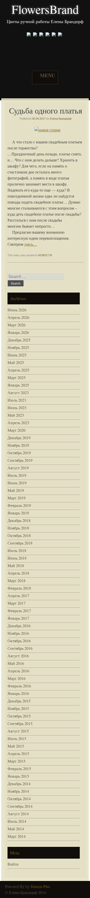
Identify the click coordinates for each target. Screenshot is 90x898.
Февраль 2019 (19, 505)
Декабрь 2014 (19, 783)
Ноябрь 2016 (18, 633)
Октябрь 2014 (19, 798)
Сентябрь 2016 (20, 648)
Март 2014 (17, 836)
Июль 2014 (17, 821)
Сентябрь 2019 (20, 460)
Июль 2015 (17, 738)
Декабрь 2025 (19, 339)
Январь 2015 (18, 776)
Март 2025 (17, 377)
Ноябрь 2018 (18, 527)
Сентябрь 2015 (20, 723)
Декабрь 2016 (19, 625)
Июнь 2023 (17, 407)
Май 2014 (16, 828)
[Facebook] (29, 34)
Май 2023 (16, 415)
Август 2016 (18, 655)
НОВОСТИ (45, 255)
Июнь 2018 (17, 558)
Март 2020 (17, 430)
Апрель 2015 (18, 753)
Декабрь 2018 (19, 520)
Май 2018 (16, 565)
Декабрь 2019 (19, 437)
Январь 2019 (18, 512)
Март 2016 (17, 678)
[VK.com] (54, 34)
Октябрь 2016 (19, 640)
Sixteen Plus (40, 886)
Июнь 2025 (17, 354)
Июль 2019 (17, 475)
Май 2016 (16, 663)
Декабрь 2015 (19, 700)
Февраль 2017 (19, 610)
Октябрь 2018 (19, 535)
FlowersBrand (45, 9)
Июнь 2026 (17, 309)
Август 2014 (18, 813)
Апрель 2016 (18, 670)
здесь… (30, 244)
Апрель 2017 (18, 595)
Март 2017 (17, 603)
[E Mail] (48, 34)
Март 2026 (17, 324)
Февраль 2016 (19, 685)
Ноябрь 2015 (18, 708)
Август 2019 (18, 467)
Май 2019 (16, 490)
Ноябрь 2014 (18, 791)
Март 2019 (17, 497)
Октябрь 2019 (19, 452)
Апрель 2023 (18, 422)
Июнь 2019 (17, 482)
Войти (13, 864)
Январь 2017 (18, 618)
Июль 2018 (17, 550)
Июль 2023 (17, 400)
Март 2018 (17, 580)
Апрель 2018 (18, 573)
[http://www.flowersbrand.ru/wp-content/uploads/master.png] (60, 34)
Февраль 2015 (19, 768)
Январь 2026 (18, 332)
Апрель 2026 (18, 317)
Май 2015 (16, 746)
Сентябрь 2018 (20, 543)
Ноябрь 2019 (18, 445)
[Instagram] (41, 34)
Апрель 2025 (18, 370)
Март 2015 (17, 761)
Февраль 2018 (19, 588)
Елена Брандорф (61, 118)
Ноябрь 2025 (18, 347)
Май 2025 (16, 362)
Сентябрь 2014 (20, 806)
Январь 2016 (18, 693)
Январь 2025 (18, 385)
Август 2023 (18, 392)
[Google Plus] (35, 34)
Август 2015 (18, 731)
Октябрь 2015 (19, 716)
